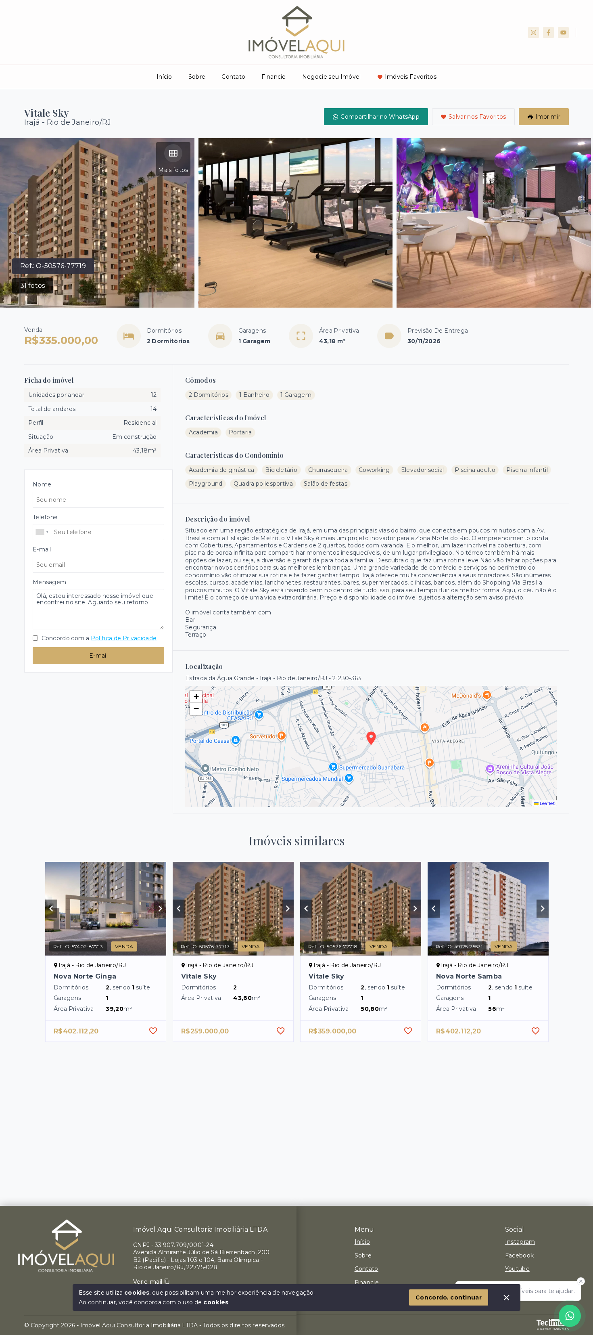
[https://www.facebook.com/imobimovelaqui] (548, 32)
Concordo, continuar (449, 1297)
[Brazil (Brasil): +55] (42, 532)
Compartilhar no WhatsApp (380, 116)
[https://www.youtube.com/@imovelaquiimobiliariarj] (563, 32)
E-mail (98, 655)
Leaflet (547, 803)
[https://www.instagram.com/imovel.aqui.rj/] (533, 32)
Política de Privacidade (124, 638)
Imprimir (547, 116)
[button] (196, 697)
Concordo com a (98, 638)
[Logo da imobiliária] (66, 1246)
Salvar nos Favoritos (477, 116)
